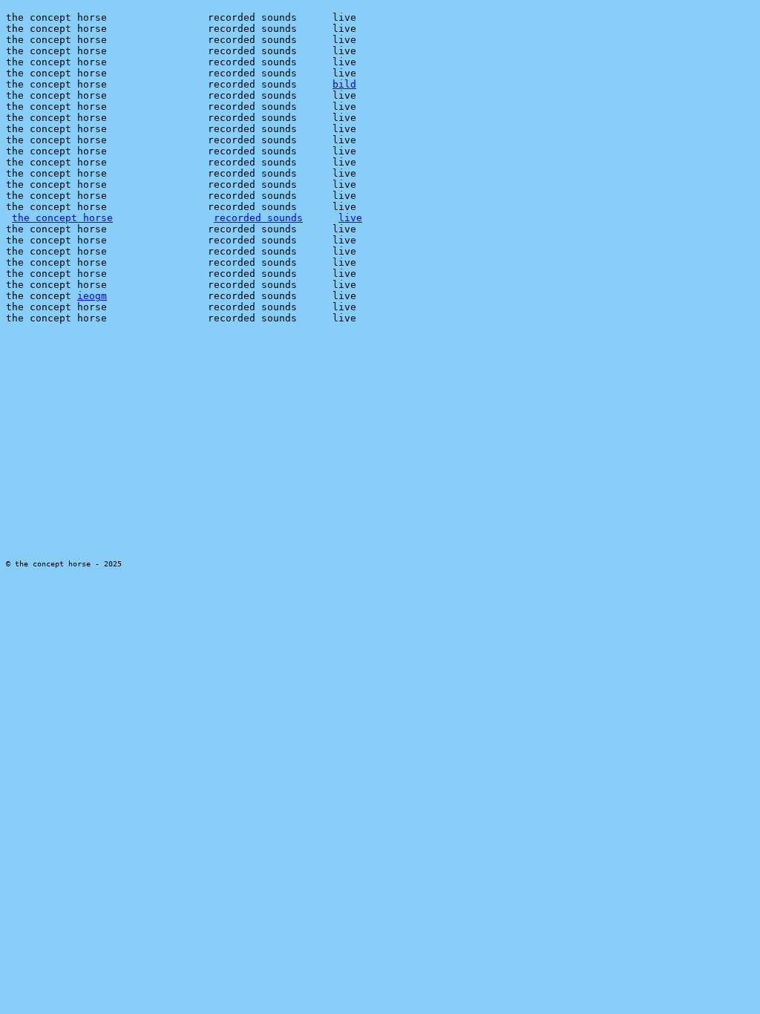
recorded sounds (258, 217)
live (350, 217)
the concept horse (62, 217)
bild (344, 84)
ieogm (92, 295)
